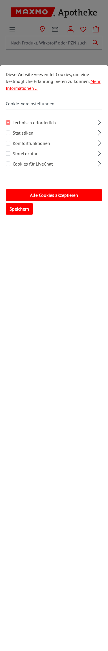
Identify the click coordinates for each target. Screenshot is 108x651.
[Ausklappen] (99, 121)
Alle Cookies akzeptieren (54, 195)
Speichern (19, 209)
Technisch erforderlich (34, 122)
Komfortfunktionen (31, 143)
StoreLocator (25, 153)
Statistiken (23, 133)
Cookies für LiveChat (33, 164)
